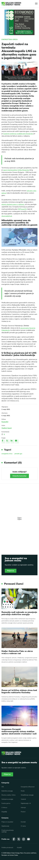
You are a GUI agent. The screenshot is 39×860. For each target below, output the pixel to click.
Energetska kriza (10, 39)
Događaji (4, 812)
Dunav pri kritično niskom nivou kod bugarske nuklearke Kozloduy (19, 691)
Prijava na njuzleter (7, 822)
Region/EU (5, 422)
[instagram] (24, 839)
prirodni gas (18, 454)
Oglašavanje (5, 826)
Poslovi (23, 812)
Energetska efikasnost (27, 787)
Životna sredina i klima (8, 795)
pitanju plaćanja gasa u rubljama (13, 204)
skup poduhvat (7, 216)
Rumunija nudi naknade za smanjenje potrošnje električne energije (19, 613)
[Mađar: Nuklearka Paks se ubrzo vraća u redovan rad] (20, 638)
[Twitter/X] (8, 441)
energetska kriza (7, 454)
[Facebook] (3, 441)
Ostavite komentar (19, 476)
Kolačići (19, 847)
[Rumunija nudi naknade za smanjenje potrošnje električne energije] (20, 599)
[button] (36, 4)
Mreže (22, 791)
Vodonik (23, 799)
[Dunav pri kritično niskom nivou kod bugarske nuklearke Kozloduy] (20, 677)
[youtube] (28, 839)
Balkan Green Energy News (15, 853)
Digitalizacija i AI (26, 803)
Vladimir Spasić (7, 428)
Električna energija (7, 791)
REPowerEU (22, 209)
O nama (23, 826)
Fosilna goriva (6, 803)
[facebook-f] (14, 839)
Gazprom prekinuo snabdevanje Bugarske (18, 134)
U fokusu (4, 807)
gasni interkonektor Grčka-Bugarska (16, 170)
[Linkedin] (12, 441)
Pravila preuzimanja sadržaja (8, 831)
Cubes (16, 855)
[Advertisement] (19, 517)
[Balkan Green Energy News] (11, 3)
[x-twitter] (19, 839)
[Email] (17, 441)
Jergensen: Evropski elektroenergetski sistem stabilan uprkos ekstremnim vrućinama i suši (19, 731)
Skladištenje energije (27, 795)
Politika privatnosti (7, 847)
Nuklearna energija (7, 799)
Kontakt (23, 822)
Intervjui (23, 807)
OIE (3, 787)
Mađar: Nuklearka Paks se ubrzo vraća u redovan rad (17, 652)
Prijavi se (10, 571)
